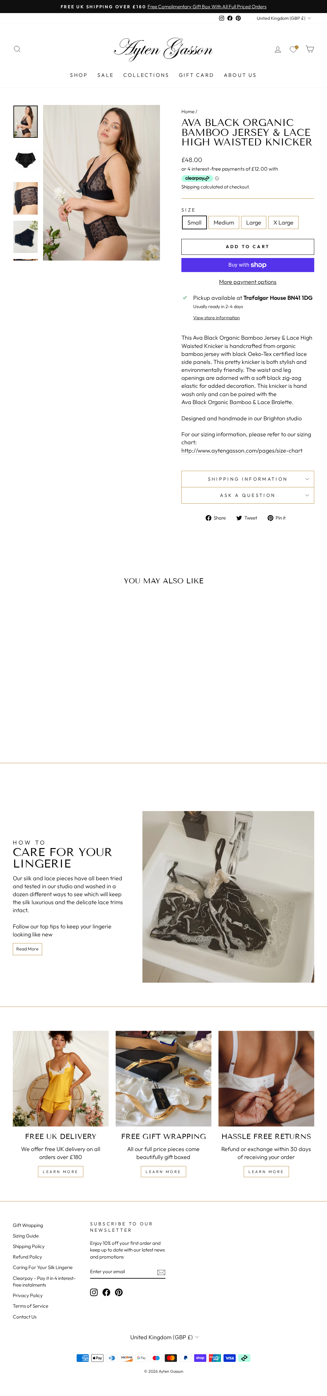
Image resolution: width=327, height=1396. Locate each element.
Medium (224, 222)
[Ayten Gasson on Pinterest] (119, 1292)
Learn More (61, 1171)
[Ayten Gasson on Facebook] (106, 1292)
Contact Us (24, 1317)
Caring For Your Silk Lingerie (42, 1267)
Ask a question (248, 495)
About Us (240, 75)
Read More (27, 949)
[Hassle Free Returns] (266, 1078)
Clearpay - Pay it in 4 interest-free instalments (44, 1281)
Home (187, 111)
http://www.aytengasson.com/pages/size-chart (241, 450)
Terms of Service (30, 1306)
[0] (293, 49)
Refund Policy (27, 1257)
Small (194, 222)
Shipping (190, 187)
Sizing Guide (26, 1236)
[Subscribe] (161, 1271)
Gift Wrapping (28, 1225)
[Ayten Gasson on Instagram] (94, 1292)
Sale (105, 75)
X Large (283, 222)
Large (253, 222)
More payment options (248, 281)
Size (188, 210)
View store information (216, 318)
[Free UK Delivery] (61, 1078)
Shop (79, 75)
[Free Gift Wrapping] (163, 1078)
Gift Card (196, 75)
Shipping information (248, 479)
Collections (146, 75)
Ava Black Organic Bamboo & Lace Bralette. (238, 402)
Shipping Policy (29, 1246)
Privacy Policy (28, 1295)
